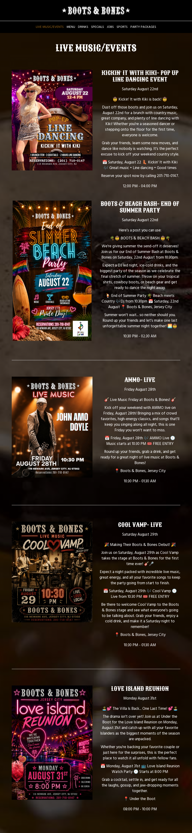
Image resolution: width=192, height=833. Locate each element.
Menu (70, 27)
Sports (122, 27)
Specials (97, 27)
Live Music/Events (50, 27)
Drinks (83, 27)
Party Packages (143, 27)
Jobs (110, 27)
